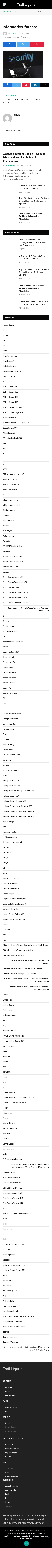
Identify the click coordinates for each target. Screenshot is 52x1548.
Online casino (8, 1010)
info (4, 827)
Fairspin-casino (9, 729)
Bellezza (6, 551)
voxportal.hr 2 (8, 1280)
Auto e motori (8, 536)
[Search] (48, 4)
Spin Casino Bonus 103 (12, 1188)
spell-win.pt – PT (10, 1172)
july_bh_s (7, 852)
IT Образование (10, 837)
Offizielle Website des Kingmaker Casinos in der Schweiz (29, 961)
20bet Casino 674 (10, 433)
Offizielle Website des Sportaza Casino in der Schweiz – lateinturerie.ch (26, 980)
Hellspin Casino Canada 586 (14, 801)
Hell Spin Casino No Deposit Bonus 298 (19, 791)
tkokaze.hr (7, 1239)
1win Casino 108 (10, 361)
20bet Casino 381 (10, 418)
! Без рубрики (8, 325)
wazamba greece (10, 1291)
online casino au (9, 1015)
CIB (4, 698)
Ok (26, 1543)
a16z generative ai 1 (11, 505)
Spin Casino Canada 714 (13, 1193)
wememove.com (10, 1306)
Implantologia (8, 822)
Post (5, 1077)
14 (4, 346)
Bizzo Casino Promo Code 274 (15, 592)
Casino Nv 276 (9, 662)
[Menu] (4, 4)
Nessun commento (12, 37)
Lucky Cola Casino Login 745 (14, 904)
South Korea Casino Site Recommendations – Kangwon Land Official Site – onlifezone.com (30, 1165)
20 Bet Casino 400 (10, 397)
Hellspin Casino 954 (11, 796)
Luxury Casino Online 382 (13, 914)
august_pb (7, 531)
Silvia (13, 34)
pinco (5, 1051)
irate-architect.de (10, 832)
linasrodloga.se (9, 894)
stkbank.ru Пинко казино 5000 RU (17, 1213)
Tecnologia (7, 1229)
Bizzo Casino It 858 (11, 587)
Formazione (8, 750)
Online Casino (8, 1005)
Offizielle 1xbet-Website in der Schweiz (19, 950)
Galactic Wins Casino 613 (13, 755)
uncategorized (9, 1255)
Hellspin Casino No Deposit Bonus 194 (18, 811)
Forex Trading (8, 744)
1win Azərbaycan (10, 356)
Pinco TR (6, 1056)
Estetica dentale (9, 724)
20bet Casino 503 (10, 428)
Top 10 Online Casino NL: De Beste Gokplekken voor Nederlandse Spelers (34, 201)
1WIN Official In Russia (12, 371)
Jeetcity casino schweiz (13, 842)
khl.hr (5, 873)
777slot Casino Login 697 (13, 474)
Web (5, 1296)
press (5, 1087)
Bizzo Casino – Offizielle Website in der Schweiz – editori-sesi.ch (28, 609)
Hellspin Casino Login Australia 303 (17, 806)
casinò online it (9, 683)
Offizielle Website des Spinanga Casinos (19, 974)
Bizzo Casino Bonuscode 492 (15, 582)
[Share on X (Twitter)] (23, 44)
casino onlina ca (9, 672)
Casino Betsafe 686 (11, 652)
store (5, 1219)
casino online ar (9, 678)
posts (5, 1082)
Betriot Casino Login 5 (12, 567)
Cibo (5, 703)
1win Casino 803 (10, 366)
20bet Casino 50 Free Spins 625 (16, 423)
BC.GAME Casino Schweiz (14, 546)
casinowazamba (10, 693)
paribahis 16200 (9, 1031)
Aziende (6, 541)
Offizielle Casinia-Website (13, 955)
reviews (6, 1108)
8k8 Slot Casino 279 (11, 484)
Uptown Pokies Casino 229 (14, 1265)
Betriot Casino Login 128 (13, 562)
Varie (5, 1275)
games (6, 765)
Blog (5, 616)
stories (6, 1224)
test (4, 1234)
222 (4, 443)
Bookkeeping (8, 626)
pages (5, 1026)
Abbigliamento (9, 510)
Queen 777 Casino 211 (12, 1092)
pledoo (6, 1067)
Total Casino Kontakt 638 (13, 1244)
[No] (48, 1537)
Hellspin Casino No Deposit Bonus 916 (18, 816)
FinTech (6, 739)
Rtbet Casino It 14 (10, 1113)
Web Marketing (9, 1301)
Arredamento (8, 520)
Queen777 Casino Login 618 (14, 1103)
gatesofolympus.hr (11, 770)
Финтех (6, 1332)
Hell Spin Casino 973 (11, 786)
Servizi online (8, 1149)
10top (5, 335)
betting (6, 572)
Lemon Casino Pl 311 (11, 883)
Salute (5, 1118)
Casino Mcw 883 (10, 657)
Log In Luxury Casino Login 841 (15, 899)
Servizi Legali (8, 1144)
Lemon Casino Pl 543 (11, 888)
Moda (5, 924)
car (4, 636)
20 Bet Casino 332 (10, 392)
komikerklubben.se (11, 878)
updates (6, 1260)
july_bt (5, 858)
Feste (5, 734)
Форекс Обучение (10, 1342)
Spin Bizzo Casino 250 (12, 1183)
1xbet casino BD (9, 376)
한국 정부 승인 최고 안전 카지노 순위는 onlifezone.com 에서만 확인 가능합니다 (26, 1348)
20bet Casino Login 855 (12, 438)
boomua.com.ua (10, 631)
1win (5, 351)
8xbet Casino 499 (10, 490)
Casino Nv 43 (8, 667)
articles (6, 526)
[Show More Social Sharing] (46, 44)
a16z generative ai (10, 500)
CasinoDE (7, 688)
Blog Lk (6, 621)
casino (5, 647)
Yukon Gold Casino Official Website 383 (19, 1316)
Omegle (6, 995)
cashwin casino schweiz (13, 642)
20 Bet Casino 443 (10, 402)
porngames (8, 1072)
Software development (12, 1159)
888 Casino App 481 (11, 479)
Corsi (5, 708)
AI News (6, 515)
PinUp (5, 1062)
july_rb (5, 863)
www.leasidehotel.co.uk (13, 1311)
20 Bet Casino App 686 (12, 407)
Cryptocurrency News (12, 714)
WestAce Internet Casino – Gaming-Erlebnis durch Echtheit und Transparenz (25, 157)
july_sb (6, 868)
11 (4, 340)
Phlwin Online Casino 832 (13, 1041)
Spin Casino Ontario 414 (13, 1198)
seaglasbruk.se (9, 1123)
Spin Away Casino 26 (11, 1177)
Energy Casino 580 (10, 719)
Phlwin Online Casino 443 (13, 1036)
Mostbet (6, 930)
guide (5, 775)
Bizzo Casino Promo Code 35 (15, 598)
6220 (5, 469)
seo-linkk (6, 1134)
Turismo (6, 1249)
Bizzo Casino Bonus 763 (13, 577)
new (4, 935)
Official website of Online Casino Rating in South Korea (25, 945)
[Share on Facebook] (9, 44)
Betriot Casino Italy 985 (12, 556)
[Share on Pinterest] (37, 44)
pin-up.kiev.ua (8, 1046)
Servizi (6, 1139)
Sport (5, 1208)
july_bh (6, 847)
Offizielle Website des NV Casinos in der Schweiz (23, 968)
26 (4, 448)
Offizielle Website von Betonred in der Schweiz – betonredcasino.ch (29, 988)
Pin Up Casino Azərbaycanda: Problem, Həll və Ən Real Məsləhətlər (32, 216)
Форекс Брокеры (10, 1337)
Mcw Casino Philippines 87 (14, 919)
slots (5, 1154)
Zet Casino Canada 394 (12, 1321)
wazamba (7, 1285)
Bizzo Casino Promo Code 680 (15, 603)
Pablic (5, 1020)
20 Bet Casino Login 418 (13, 412)
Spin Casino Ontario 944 (13, 1203)
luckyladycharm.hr (10, 909)
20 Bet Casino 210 (10, 387)
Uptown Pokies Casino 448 (14, 1270)
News (5, 940)
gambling (7, 760)
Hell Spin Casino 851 (11, 780)
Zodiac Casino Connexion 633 (15, 1327)
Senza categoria (10, 1128)
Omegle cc (7, 1000)
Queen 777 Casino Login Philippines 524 (19, 1098)
